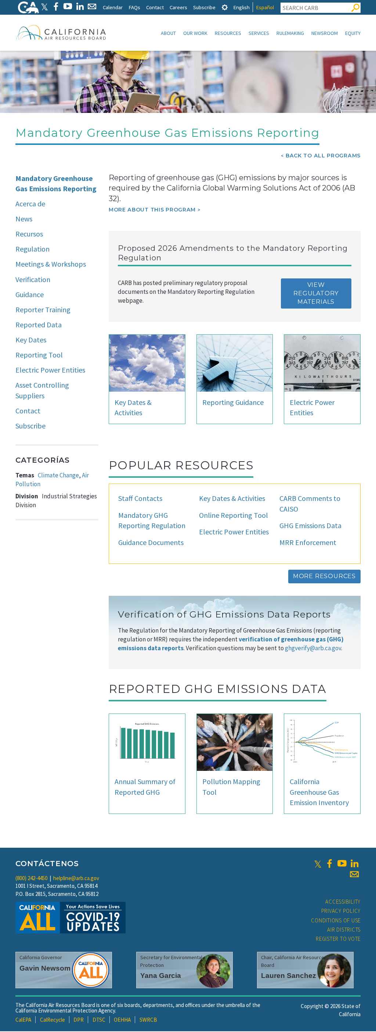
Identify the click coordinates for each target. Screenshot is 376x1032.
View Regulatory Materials (316, 293)
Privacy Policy (341, 910)
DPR (78, 1019)
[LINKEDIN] (79, 6)
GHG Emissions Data (310, 525)
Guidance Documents (151, 542)
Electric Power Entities (50, 369)
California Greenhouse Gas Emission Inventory (319, 792)
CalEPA (23, 1019)
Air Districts (344, 929)
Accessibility (343, 901)
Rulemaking (290, 33)
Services (259, 33)
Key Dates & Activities (232, 498)
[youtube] (342, 863)
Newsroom (324, 33)
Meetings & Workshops (50, 263)
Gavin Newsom (44, 968)
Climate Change (58, 475)
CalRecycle (52, 1019)
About (168, 33)
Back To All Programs (323, 155)
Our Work (195, 33)
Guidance (29, 294)
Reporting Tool (39, 354)
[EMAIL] (92, 6)
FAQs (134, 7)
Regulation (32, 248)
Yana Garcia (160, 975)
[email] (354, 874)
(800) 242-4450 (31, 878)
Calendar (113, 7)
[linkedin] (354, 863)
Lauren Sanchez (288, 975)
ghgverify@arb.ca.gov (313, 648)
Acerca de (30, 203)
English (241, 7)
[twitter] (318, 863)
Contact (155, 7)
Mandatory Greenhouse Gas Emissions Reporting (56, 183)
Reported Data (38, 324)
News (23, 218)
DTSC (99, 1019)
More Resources (324, 576)
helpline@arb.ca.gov (76, 878)
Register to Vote (338, 938)
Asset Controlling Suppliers (42, 390)
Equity (353, 33)
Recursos (29, 233)
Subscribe (204, 7)
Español (265, 7)
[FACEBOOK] (55, 6)
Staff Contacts (140, 498)
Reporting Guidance (233, 402)
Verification (32, 279)
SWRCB (148, 1019)
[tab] (224, 7)
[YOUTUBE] (67, 6)
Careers (178, 7)
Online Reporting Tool (233, 515)
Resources (228, 33)
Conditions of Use (336, 920)
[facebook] (329, 863)
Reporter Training (42, 309)
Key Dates (30, 339)
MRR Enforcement (307, 542)
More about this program (152, 209)
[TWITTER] (44, 6)
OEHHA (122, 1019)
